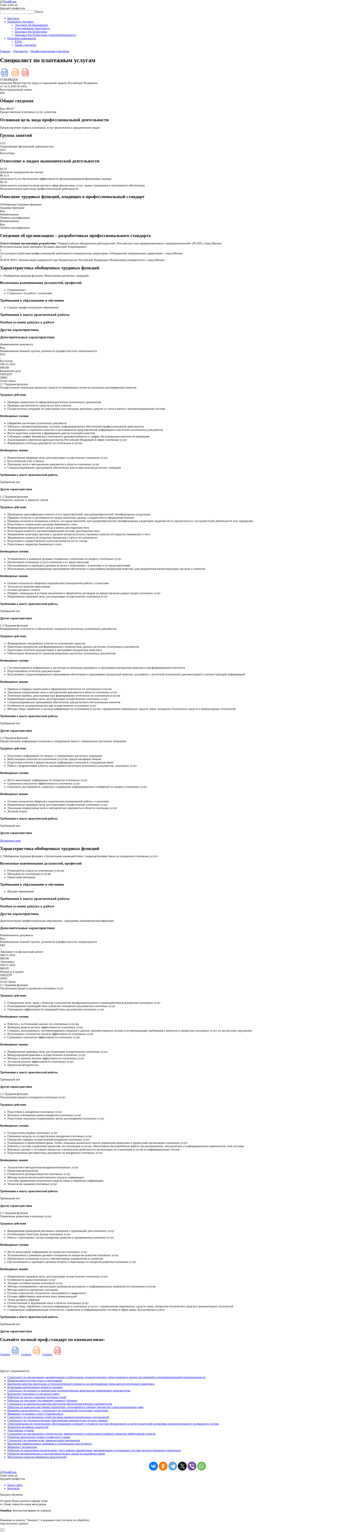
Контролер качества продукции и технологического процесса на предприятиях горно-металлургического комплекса (81, 1383)
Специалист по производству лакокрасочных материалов (43, 1440)
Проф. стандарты (25, 45)
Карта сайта (14, 1485)
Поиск (39, 11)
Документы (20, 51)
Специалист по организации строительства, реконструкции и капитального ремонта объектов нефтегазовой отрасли (81, 1433)
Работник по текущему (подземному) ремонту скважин (42, 1400)
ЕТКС (19, 41)
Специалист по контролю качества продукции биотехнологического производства (59, 1403)
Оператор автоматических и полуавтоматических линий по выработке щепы (56, 1453)
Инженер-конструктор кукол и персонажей (34, 1380)
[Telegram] (172, 1466)
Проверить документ (20, 21)
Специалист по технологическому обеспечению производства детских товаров (57, 1420)
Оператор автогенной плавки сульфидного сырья (38, 1437)
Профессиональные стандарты (50, 51)
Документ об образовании (31, 25)
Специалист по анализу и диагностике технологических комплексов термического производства (68, 1390)
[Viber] (191, 1466)
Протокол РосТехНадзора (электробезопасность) (45, 35)
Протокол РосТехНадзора (31, 31)
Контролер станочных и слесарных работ (33, 1393)
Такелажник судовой (20, 1430)
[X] (182, 1466)
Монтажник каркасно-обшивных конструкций (36, 1457)
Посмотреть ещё (10, 840)
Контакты (13, 1488)
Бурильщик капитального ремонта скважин (35, 1387)
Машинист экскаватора (22, 1447)
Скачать (5, 1354)
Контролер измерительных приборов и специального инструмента (49, 1443)
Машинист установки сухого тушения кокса (35, 1413)
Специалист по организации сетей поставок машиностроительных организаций (58, 1417)
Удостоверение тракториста (32, 28)
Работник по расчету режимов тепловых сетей (36, 1397)
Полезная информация (21, 38)
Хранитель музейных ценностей (27, 1427)
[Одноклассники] (163, 1466)
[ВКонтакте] (153, 1466)
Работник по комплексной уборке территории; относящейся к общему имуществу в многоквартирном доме (75, 1407)
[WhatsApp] (201, 1466)
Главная (5, 51)
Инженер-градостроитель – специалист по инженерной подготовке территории (57, 1410)
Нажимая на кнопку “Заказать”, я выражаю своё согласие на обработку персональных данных (45, 1512)
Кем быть (13, 18)
